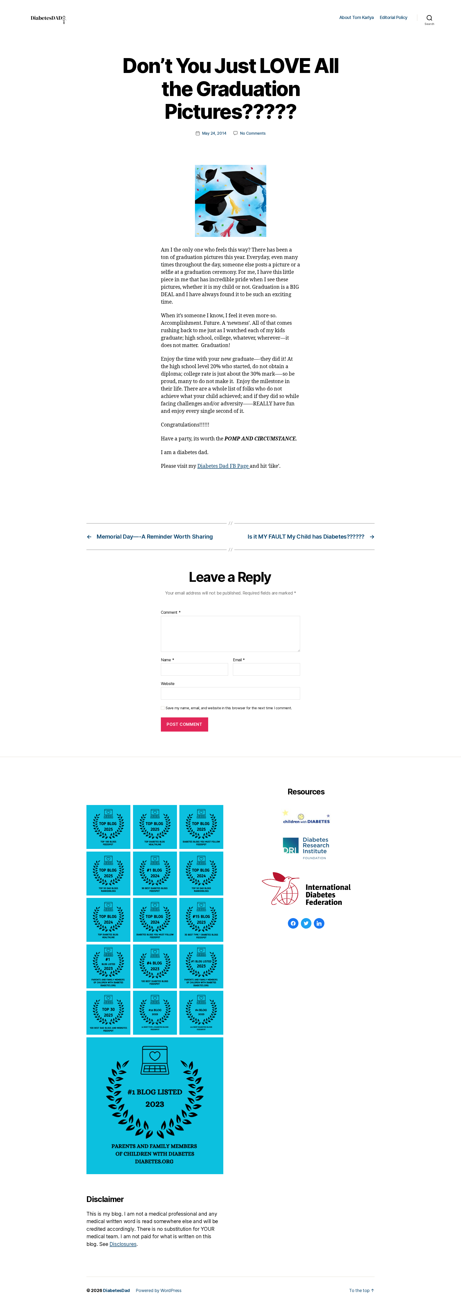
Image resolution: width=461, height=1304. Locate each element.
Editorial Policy (393, 17)
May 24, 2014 (214, 133)
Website (168, 683)
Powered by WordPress (159, 1290)
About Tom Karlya (356, 17)
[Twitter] (306, 923)
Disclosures (122, 1244)
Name (167, 660)
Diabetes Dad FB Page (223, 466)
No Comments (252, 133)
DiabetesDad (116, 1290)
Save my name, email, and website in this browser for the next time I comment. (229, 708)
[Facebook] (293, 923)
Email (239, 660)
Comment (171, 612)
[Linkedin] (319, 923)
